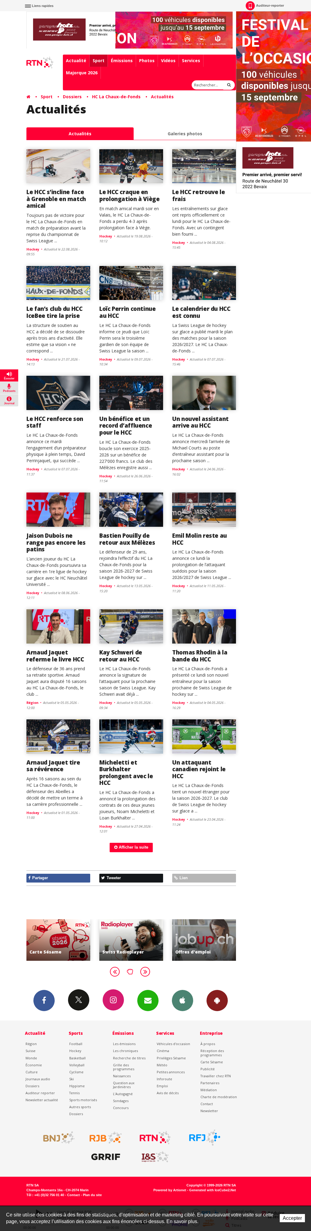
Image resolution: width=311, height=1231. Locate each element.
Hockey (75, 1051)
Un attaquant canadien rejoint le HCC (199, 769)
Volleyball (76, 1065)
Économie (34, 1065)
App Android (217, 1000)
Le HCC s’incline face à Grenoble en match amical (56, 198)
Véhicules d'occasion (173, 1044)
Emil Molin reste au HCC (199, 539)
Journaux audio (38, 1079)
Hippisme (77, 1086)
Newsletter (209, 1111)
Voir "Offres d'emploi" (135, 940)
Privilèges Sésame (171, 1058)
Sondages (120, 1101)
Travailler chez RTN (215, 1076)
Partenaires (209, 1083)
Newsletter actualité (42, 1100)
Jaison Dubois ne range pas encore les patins (56, 542)
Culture (32, 1072)
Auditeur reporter (40, 1093)
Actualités (162, 96)
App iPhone (182, 1000)
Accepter (292, 1218)
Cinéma (163, 1051)
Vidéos (168, 60)
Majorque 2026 (81, 73)
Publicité (207, 1069)
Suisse (31, 1051)
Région (31, 1044)
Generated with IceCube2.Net (212, 1190)
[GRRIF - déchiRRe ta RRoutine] (105, 1157)
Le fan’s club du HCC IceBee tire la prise (54, 312)
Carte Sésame (211, 1062)
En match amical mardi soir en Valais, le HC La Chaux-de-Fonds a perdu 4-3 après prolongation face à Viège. (129, 218)
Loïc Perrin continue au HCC (127, 312)
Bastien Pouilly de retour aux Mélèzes (127, 539)
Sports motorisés (83, 1100)
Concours (120, 1108)
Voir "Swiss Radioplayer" (62, 940)
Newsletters (148, 1000)
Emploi (162, 1086)
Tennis (74, 1093)
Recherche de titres (129, 1058)
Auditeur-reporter (270, 5)
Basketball (77, 1058)
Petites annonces (171, 1072)
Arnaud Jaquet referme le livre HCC (55, 655)
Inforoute (164, 1079)
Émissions (122, 60)
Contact (206, 1104)
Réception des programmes (212, 1053)
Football (75, 1044)
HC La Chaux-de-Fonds (116, 96)
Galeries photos (185, 133)
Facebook (44, 1000)
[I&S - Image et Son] (155, 1157)
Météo (162, 1065)
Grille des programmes (123, 1067)
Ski (71, 1079)
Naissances (122, 1076)
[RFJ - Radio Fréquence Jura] (204, 1137)
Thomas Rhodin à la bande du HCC (199, 655)
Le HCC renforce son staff (54, 422)
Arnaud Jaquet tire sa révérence (53, 765)
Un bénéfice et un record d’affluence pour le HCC (125, 425)
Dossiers (72, 96)
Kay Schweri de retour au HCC (120, 655)
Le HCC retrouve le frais (198, 195)
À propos (207, 1044)
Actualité (76, 60)
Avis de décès (168, 1093)
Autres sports (80, 1107)
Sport (98, 60)
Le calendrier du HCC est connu (201, 312)
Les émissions (124, 1044)
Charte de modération (218, 1097)
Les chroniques (125, 1051)
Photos (147, 60)
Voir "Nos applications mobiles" (208, 940)
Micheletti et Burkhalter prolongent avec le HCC (126, 772)
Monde (31, 1058)
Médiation (208, 1090)
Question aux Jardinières (124, 1085)
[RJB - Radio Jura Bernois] (105, 1137)
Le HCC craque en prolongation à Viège (129, 195)
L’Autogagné (123, 1094)
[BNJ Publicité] (56, 1137)
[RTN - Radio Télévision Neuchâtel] (155, 1137)
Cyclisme (76, 1072)
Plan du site (92, 1195)
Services (191, 60)
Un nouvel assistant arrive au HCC (200, 422)
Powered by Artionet (169, 1190)
